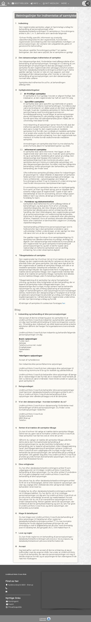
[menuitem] (3, 3)
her (63, 303)
